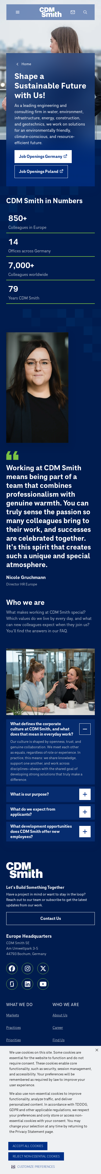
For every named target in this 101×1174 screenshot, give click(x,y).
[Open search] (85, 12)
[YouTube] (43, 984)
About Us (60, 1015)
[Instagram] (27, 968)
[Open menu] (17, 12)
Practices (13, 1027)
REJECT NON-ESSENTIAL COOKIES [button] (36, 1156)
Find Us (58, 1040)
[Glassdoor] (12, 984)
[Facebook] (12, 968)
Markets (12, 1015)
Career (58, 1027)
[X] (43, 968)
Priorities (13, 1040)
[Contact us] (72, 12)
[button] (97, 1050)
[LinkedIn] (27, 984)
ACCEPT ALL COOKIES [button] (28, 1146)
